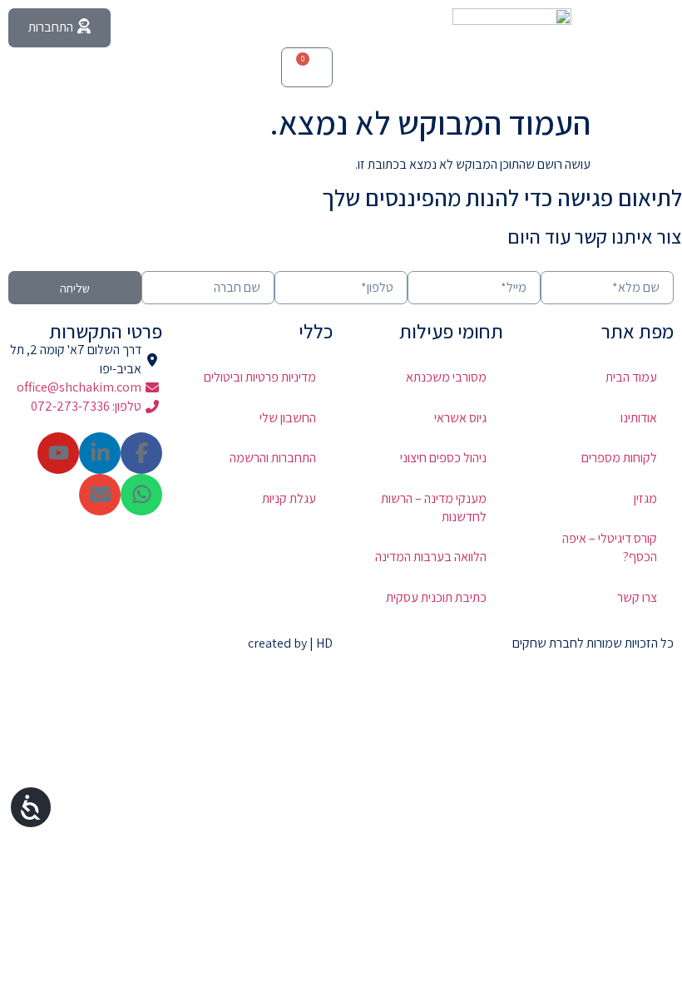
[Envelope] (100, 494)
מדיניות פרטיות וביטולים (260, 377)
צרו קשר (637, 597)
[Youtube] (58, 453)
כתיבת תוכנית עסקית (436, 597)
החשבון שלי (287, 417)
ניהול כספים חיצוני (443, 457)
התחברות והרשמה (273, 457)
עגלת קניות (289, 498)
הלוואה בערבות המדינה (431, 556)
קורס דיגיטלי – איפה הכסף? (609, 547)
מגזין (645, 498)
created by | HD (290, 643)
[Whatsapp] (141, 494)
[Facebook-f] (141, 453)
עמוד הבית (631, 377)
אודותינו (638, 417)
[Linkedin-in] (100, 453)
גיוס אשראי (460, 417)
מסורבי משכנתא (446, 377)
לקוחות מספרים (619, 457)
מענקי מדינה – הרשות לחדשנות (434, 507)
